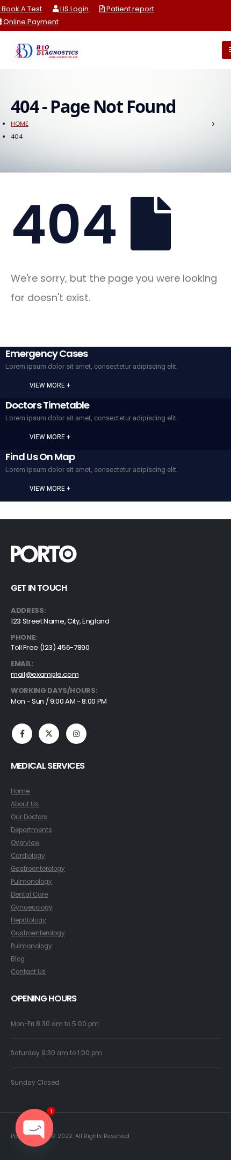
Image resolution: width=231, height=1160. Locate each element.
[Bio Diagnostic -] (46, 49)
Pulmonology (31, 881)
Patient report (129, 9)
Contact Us (28, 972)
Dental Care (29, 894)
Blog (18, 959)
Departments (31, 830)
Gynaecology (32, 907)
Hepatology (28, 920)
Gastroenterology (38, 868)
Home (20, 791)
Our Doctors (29, 817)
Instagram (76, 734)
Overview (25, 843)
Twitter (49, 734)
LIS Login (74, 9)
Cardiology (28, 855)
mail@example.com (44, 674)
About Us (25, 804)
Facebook (22, 734)
